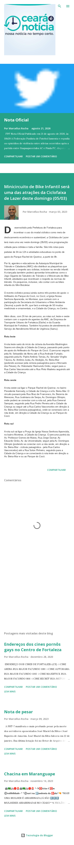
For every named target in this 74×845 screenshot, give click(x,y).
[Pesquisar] (59, 6)
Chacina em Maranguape (29, 774)
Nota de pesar (18, 711)
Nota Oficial (16, 120)
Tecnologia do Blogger (39, 835)
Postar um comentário (41, 156)
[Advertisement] (37, 596)
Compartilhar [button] (13, 156)
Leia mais (9, 691)
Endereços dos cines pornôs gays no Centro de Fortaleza (32, 646)
